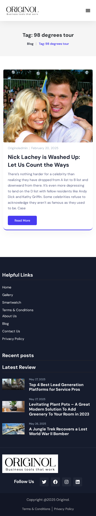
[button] (88, 10)
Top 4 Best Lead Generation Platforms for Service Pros (56, 387)
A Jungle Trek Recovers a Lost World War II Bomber (58, 431)
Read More (22, 220)
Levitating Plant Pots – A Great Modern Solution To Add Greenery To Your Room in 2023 (59, 409)
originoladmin (18, 148)
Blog (30, 44)
